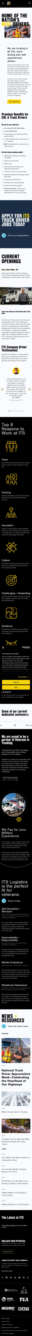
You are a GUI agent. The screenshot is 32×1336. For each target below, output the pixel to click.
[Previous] (2, 389)
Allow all (16, 682)
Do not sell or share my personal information (14, 1330)
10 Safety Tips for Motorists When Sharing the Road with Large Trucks (16, 1141)
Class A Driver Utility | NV (10, 269)
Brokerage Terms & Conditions (10, 1327)
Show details (22, 677)
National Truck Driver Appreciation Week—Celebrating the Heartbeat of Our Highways (16, 1077)
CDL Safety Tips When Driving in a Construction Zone (16, 1158)
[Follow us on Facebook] (7, 1277)
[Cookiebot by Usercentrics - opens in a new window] (22, 647)
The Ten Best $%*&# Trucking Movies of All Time (14, 1170)
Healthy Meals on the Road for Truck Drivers (14, 1193)
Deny (16, 687)
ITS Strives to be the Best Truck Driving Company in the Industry (15, 1182)
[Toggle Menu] (3, 3)
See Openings (14, 102)
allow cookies (10, 1225)
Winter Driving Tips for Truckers (15, 1112)
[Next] (29, 389)
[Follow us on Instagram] (24, 1277)
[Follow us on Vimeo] (11, 1277)
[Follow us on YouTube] (19, 1277)
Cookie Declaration (7, 1324)
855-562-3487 (7, 1271)
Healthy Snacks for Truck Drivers (15, 1204)
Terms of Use (5, 1321)
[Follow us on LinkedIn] (15, 1277)
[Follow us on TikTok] (28, 1277)
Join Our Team (7, 1251)
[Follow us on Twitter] (2, 1278)
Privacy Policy (6, 1318)
